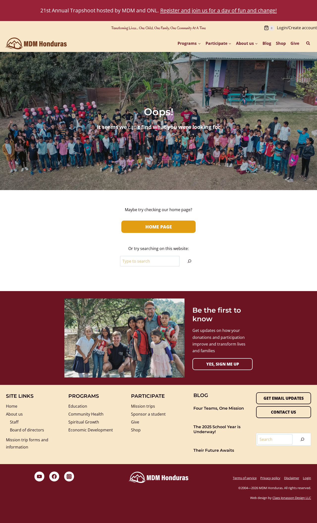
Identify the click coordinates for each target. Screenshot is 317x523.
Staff (14, 422)
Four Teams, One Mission (218, 408)
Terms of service (245, 478)
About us (14, 414)
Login (307, 478)
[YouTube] (39, 476)
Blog (267, 43)
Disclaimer (291, 478)
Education (77, 406)
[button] (222, 364)
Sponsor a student (148, 414)
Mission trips (143, 406)
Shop (281, 43)
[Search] (189, 261)
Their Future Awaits (213, 450)
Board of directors (27, 430)
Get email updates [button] (284, 398)
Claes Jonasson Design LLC (291, 498)
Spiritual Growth (83, 422)
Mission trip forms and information (27, 443)
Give (295, 43)
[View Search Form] (308, 43)
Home (11, 406)
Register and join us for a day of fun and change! (218, 10)
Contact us (283, 412)
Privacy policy (270, 478)
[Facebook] (54, 476)
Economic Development (90, 430)
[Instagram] (69, 476)
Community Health (86, 414)
